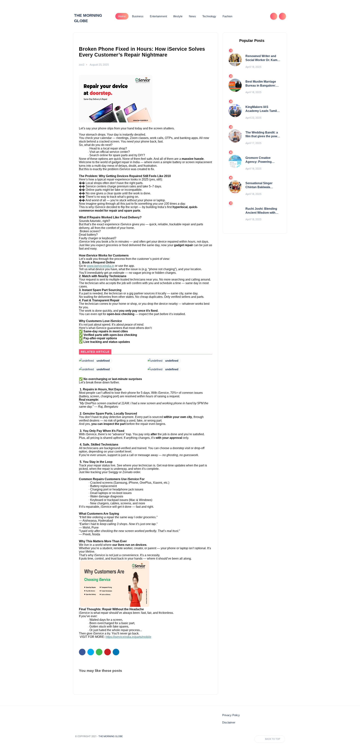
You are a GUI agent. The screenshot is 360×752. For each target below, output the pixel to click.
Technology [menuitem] (209, 16)
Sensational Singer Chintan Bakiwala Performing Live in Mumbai (258, 185)
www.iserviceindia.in (100, 265)
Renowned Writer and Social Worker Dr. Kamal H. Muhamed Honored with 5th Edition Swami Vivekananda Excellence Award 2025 (262, 58)
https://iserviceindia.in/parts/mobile (128, 636)
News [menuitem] (192, 16)
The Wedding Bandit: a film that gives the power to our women (262, 135)
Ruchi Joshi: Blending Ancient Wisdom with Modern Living (261, 211)
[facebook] (82, 652)
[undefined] (86, 360)
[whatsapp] (99, 652)
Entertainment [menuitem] (158, 16)
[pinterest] (107, 652)
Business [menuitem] (137, 16)
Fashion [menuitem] (227, 16)
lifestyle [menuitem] (177, 16)
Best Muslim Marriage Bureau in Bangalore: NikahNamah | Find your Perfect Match (262, 84)
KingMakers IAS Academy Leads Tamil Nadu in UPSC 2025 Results (261, 109)
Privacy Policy (231, 715)
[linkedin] (116, 652)
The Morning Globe (110, 736)
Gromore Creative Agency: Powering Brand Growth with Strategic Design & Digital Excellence (258, 160)
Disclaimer (228, 722)
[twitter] (90, 652)
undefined (103, 360)
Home (122, 16)
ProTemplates (84, 741)
